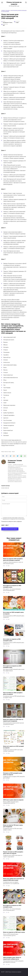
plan (14, 451)
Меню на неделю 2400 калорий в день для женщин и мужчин (13, 559)
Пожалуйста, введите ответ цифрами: (11, 521)
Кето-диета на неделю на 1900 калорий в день (12, 906)
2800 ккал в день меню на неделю (13, 799)
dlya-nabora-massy (6, 451)
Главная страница (5, 10)
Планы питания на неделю (14, 3)
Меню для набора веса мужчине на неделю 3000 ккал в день (13, 879)
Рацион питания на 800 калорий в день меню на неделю (13, 852)
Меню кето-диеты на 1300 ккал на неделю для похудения (13, 720)
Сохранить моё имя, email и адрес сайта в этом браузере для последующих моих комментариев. (14, 518)
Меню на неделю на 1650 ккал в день (14, 932)
